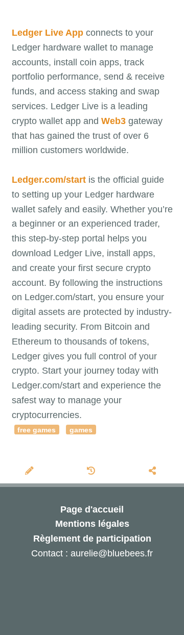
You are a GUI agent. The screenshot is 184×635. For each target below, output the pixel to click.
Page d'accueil (92, 509)
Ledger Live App (47, 33)
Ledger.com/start (49, 180)
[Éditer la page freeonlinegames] (30, 471)
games (81, 430)
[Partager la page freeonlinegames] (153, 471)
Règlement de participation (92, 538)
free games (36, 430)
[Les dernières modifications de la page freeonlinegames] (92, 471)
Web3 (113, 121)
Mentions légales (92, 524)
